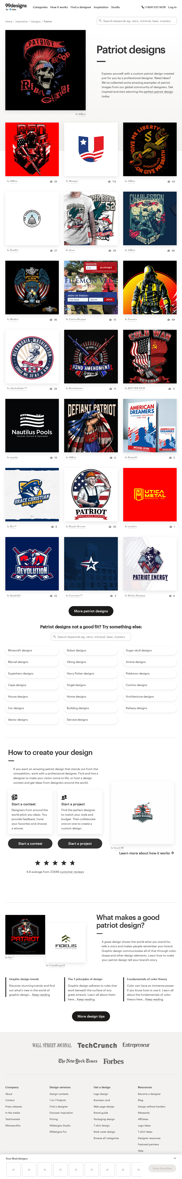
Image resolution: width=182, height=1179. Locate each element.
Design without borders (151, 1106)
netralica (132, 526)
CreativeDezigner (77, 319)
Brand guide (101, 1112)
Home (9, 21)
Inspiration (101, 7)
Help (140, 1150)
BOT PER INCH (136, 388)
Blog (140, 1100)
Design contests (59, 1093)
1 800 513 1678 (155, 7)
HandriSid (15, 595)
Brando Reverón (77, 526)
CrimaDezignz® (57, 965)
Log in (172, 7)
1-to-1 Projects (58, 1100)
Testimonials (12, 1119)
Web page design (104, 1106)
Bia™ (13, 526)
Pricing (54, 1119)
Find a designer (81, 7)
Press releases (13, 1106)
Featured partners (148, 1144)
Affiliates (143, 1119)
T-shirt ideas (145, 1131)
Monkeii (14, 319)
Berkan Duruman (136, 595)
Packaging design (104, 1119)
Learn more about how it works (144, 853)
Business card (102, 1100)
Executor (132, 319)
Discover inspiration (61, 1112)
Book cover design (104, 1131)
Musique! (73, 181)
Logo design (101, 1093)
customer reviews (72, 871)
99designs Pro (58, 1131)
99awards (144, 1112)
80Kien (82, 114)
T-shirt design (102, 1125)
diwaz (72, 250)
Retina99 (132, 457)
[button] (174, 1158)
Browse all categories (106, 1138)
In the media (12, 1112)
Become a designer (149, 1093)
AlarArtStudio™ (18, 388)
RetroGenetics (76, 388)
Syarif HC (119, 847)
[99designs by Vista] (16, 7)
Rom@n (14, 250)
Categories (40, 7)
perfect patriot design (158, 91)
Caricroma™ (75, 595)
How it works (59, 7)
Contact (10, 1100)
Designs (36, 21)
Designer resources (149, 1138)
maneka (14, 457)
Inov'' (11, 957)
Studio (115, 7)
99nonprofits (12, 1125)
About (8, 1093)
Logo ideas (144, 1125)
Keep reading (41, 994)
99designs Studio (60, 1125)
